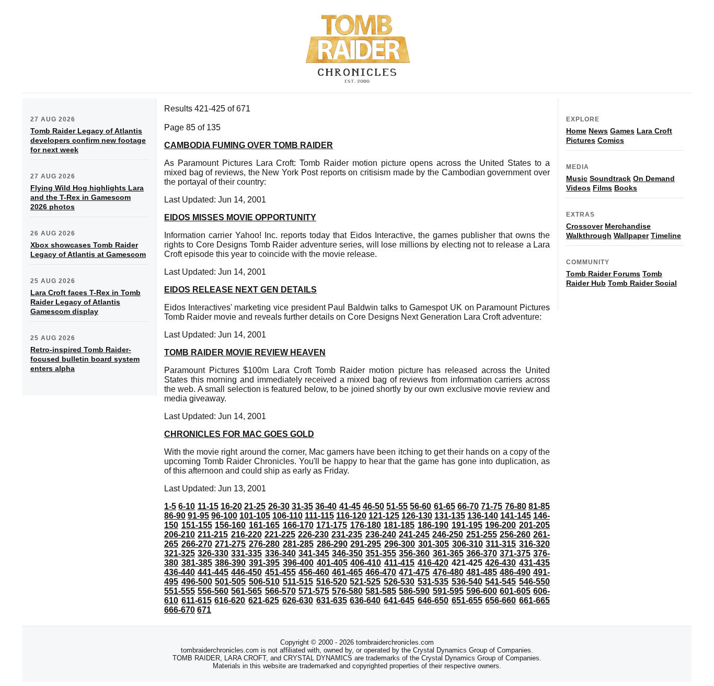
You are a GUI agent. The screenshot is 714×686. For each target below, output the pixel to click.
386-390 (230, 562)
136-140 (482, 515)
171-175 (331, 525)
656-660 (500, 600)
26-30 (279, 506)
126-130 (416, 515)
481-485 (481, 572)
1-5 (170, 506)
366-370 (481, 553)
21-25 (255, 506)
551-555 (179, 591)
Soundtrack (610, 178)
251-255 (481, 534)
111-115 (319, 515)
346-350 (347, 553)
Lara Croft (654, 131)
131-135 (449, 515)
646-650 (433, 600)
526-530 (399, 581)
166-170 (298, 525)
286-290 (332, 543)
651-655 (467, 600)
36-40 (326, 506)
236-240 (380, 534)
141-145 (515, 515)
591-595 (448, 591)
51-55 (397, 506)
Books (625, 188)
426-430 (500, 562)
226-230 (313, 534)
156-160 (230, 525)
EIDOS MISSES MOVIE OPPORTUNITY (240, 217)
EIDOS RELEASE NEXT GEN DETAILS (240, 289)
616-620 (229, 600)
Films (602, 188)
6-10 (186, 506)
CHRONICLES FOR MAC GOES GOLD (239, 434)
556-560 (213, 591)
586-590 (414, 591)
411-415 (399, 562)
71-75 (491, 506)
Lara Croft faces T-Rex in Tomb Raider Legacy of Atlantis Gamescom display (85, 302)
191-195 (467, 525)
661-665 (534, 600)
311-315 (501, 543)
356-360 (414, 553)
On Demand (654, 178)
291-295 (365, 543)
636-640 (365, 600)
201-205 (534, 525)
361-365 (448, 553)
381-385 (196, 562)
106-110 (287, 515)
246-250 (447, 534)
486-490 (515, 572)
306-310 (467, 543)
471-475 (414, 572)
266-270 (196, 543)
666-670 (179, 609)
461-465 (347, 572)
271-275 (230, 543)
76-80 (515, 506)
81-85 (539, 506)
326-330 (213, 553)
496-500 (196, 581)
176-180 (365, 525)
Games (622, 131)
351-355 (380, 553)
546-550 (534, 581)
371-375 (515, 553)
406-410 (365, 562)
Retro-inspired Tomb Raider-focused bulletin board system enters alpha (85, 359)
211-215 (213, 534)
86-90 (175, 515)
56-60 (420, 506)
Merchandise (628, 226)
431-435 (534, 562)
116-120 (351, 515)
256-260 (515, 534)
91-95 (198, 515)
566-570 (280, 591)
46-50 (373, 506)
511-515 (298, 581)
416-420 (433, 562)
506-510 (264, 581)
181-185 (399, 525)
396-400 (298, 562)
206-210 (179, 534)
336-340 (280, 553)
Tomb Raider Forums (603, 273)
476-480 (448, 572)
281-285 (298, 543)
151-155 (196, 525)
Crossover (584, 226)
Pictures (580, 140)
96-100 (224, 515)
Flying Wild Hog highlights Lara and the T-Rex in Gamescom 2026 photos (87, 197)
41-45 (350, 506)
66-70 (468, 506)
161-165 (264, 525)
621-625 (263, 600)
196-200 (500, 525)
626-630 (297, 600)
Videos (578, 188)
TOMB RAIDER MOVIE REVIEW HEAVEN (245, 352)
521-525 (365, 581)
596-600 (481, 591)
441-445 (213, 572)
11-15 (208, 506)
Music (577, 178)
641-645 (399, 600)
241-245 (414, 534)
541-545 (500, 581)
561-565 (246, 591)
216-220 (246, 534)
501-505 (230, 581)
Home (576, 131)
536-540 (467, 581)
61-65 (444, 506)
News (598, 131)
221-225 (279, 534)
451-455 (280, 572)
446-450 (246, 572)
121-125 (383, 515)
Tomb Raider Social (642, 283)
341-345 (313, 553)
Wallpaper (631, 235)
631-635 (331, 600)
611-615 (196, 600)
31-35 (302, 506)
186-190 (433, 525)
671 (204, 609)
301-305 (433, 543)
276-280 (264, 543)
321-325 (179, 553)
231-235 (346, 534)
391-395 (264, 562)
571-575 (313, 591)
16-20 (231, 506)
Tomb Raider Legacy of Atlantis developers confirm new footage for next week (88, 140)
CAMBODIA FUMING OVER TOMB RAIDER (248, 145)
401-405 (332, 562)
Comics (610, 140)
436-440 (179, 572)
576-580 (347, 591)
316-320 (534, 543)
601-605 (515, 591)
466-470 (380, 572)
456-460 (313, 572)
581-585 (380, 591)
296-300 (399, 543)
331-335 (246, 553)
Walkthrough (589, 235)
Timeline (666, 235)
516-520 (331, 581)
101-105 (254, 515)
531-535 (433, 581)
